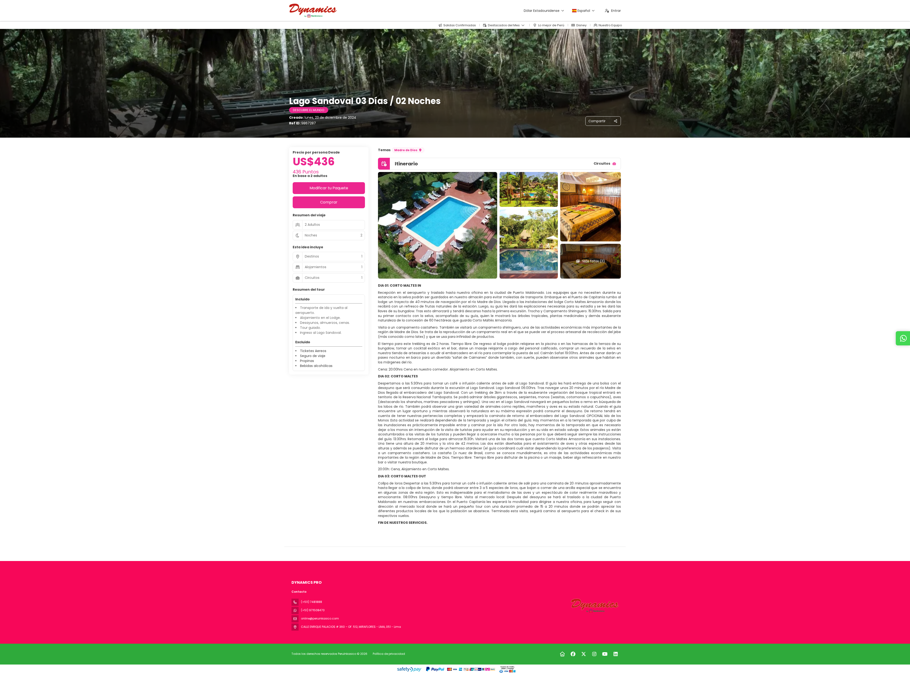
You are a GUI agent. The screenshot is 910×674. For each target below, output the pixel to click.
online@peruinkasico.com (320, 618)
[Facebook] (573, 654)
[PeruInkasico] (594, 606)
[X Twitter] (584, 654)
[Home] (562, 654)
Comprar (328, 202)
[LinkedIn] (616, 654)
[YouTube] (605, 654)
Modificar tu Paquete (328, 188)
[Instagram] (594, 654)
